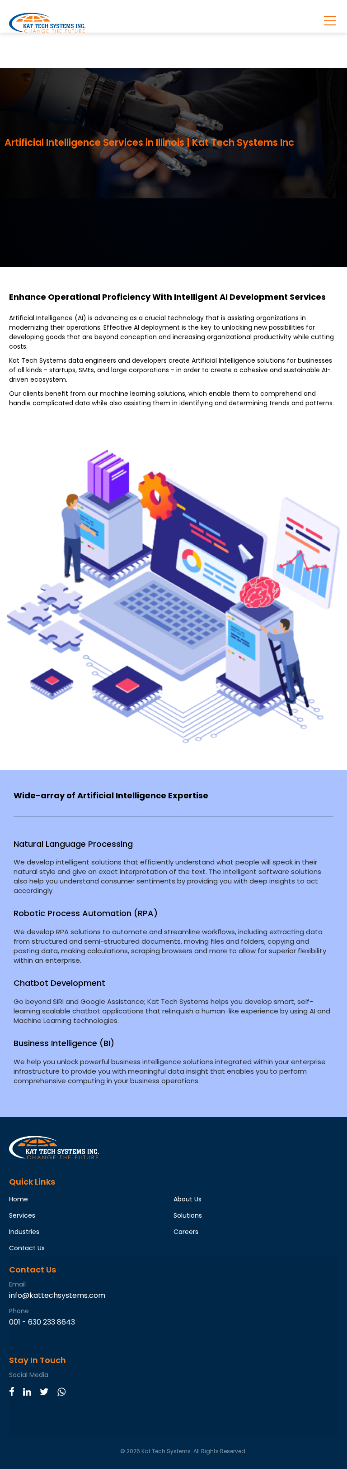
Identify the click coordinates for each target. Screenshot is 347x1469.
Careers (186, 1231)
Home (18, 1199)
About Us (188, 1199)
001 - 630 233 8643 (42, 1322)
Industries (24, 1231)
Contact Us (27, 1248)
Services (22, 1215)
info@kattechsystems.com (57, 1295)
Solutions (188, 1215)
